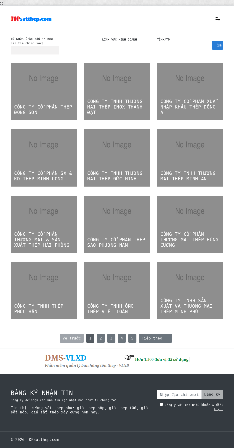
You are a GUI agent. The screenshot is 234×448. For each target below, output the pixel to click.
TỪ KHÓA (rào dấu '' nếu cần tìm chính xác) (32, 41)
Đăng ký (212, 394)
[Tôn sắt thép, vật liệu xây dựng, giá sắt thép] (31, 18)
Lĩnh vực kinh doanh (119, 39)
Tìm (218, 45)
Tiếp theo (155, 338)
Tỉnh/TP (163, 39)
